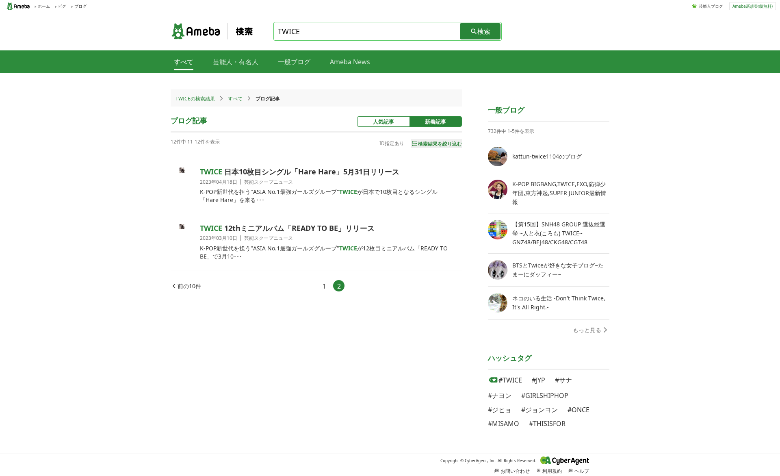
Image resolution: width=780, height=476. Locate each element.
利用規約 (552, 470)
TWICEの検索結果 (195, 98)
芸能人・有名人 (235, 61)
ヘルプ (581, 470)
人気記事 (383, 121)
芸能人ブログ (711, 6)
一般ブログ (294, 61)
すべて (235, 98)
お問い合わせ (515, 470)
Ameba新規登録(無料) (752, 6)
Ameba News (350, 61)
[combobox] (367, 31)
